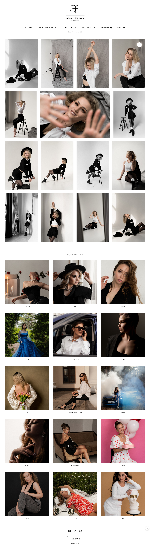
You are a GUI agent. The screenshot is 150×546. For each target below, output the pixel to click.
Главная (29, 27)
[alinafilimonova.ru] (75, 13)
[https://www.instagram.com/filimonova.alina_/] (75, 531)
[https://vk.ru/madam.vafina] (69, 531)
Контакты (75, 31)
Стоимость (68, 27)
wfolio (77, 543)
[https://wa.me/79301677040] (80, 531)
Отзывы (121, 27)
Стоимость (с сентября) (96, 27)
